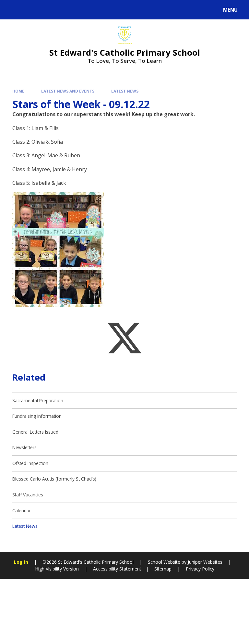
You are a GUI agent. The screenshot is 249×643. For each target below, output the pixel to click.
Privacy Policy (200, 569)
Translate (55, 11)
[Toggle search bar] (13, 9)
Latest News (124, 91)
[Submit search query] (82, 9)
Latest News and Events (67, 91)
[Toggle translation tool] (29, 9)
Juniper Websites (205, 562)
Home (18, 91)
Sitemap (163, 569)
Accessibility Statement (117, 569)
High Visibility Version (57, 569)
